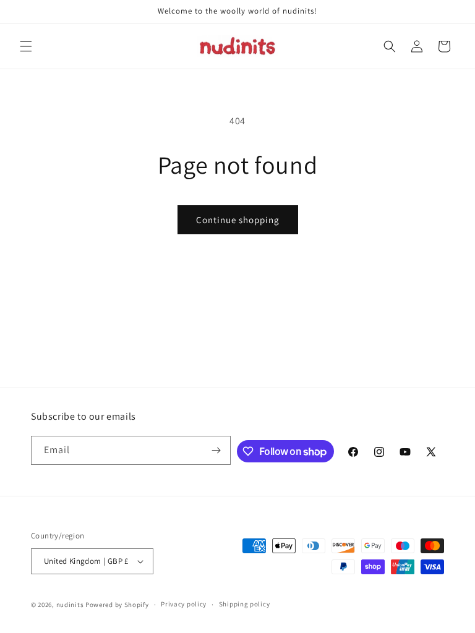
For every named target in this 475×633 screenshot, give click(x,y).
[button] (26, 46)
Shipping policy (244, 604)
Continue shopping (238, 220)
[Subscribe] (216, 450)
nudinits (70, 604)
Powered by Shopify (117, 604)
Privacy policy (184, 604)
